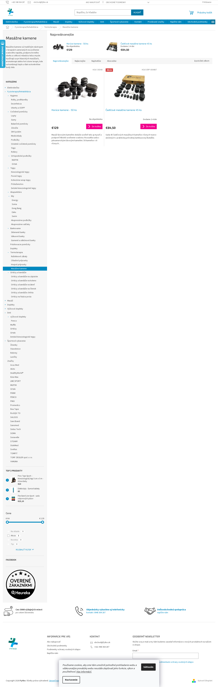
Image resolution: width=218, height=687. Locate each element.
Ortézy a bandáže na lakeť (23, 284)
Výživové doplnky (15, 308)
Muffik (13, 324)
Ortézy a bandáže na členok (23, 288)
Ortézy (13, 328)
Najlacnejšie (80, 61)
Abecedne (111, 61)
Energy (15, 200)
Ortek (14, 164)
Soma (14, 204)
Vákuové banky (18, 236)
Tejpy (12, 168)
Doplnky (14, 248)
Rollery (14, 151)
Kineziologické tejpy (20, 172)
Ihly (12, 196)
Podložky (15, 139)
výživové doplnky (18, 316)
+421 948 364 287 (101, 646)
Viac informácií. (84, 671)
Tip (14, 544)
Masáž (10, 300)
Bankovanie (15, 228)
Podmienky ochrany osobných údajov (63, 649)
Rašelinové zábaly (19, 256)
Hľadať (137, 12)
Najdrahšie (96, 61)
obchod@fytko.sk (102, 642)
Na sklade (17, 531)
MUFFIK (15, 160)
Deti (9, 312)
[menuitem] (12, 22)
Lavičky (13, 357)
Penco (14, 320)
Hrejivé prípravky (18, 264)
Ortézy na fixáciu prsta (21, 296)
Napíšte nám (52, 653)
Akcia (15, 535)
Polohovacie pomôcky (20, 244)
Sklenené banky (18, 232)
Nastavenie (71, 679)
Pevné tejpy (16, 176)
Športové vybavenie (16, 340)
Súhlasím (148, 667)
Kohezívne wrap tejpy (21, 180)
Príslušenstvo (17, 184)
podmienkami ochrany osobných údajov (176, 662)
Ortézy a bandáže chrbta (22, 292)
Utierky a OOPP (18, 107)
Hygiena (14, 95)
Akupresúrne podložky (21, 220)
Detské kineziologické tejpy (23, 188)
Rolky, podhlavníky (19, 99)
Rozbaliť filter (23, 549)
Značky (10, 361)
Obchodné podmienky (116, 2)
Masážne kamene (19, 268)
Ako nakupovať (93, 2)
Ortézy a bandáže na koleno (23, 280)
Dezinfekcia (16, 103)
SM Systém (16, 131)
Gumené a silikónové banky (23, 240)
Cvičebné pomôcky (19, 111)
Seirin (14, 216)
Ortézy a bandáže (18, 272)
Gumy (13, 119)
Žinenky (13, 345)
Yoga (13, 148)
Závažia (14, 127)
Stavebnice (15, 348)
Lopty (13, 115)
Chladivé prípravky (19, 260)
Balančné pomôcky (19, 123)
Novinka (16, 539)
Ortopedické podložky (21, 156)
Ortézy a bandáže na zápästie (24, 276)
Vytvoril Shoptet (205, 680)
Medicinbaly (16, 135)
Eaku (14, 212)
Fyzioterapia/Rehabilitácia (19, 91)
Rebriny (13, 352)
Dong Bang (16, 208)
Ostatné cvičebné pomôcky (23, 144)
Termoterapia (16, 252)
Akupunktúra (16, 192)
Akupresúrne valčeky (20, 224)
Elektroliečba (13, 87)
